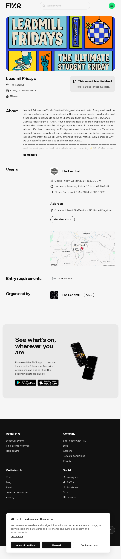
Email (9, 487)
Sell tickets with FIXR (75, 440)
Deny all (56, 545)
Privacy (67, 460)
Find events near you (17, 445)
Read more (30, 154)
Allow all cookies (25, 545)
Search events (53, 5)
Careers (67, 450)
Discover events (15, 440)
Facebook (72, 487)
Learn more (17, 536)
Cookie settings (89, 545)
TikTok (70, 482)
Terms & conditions (74, 455)
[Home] (13, 6)
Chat (9, 477)
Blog (65, 445)
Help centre (12, 450)
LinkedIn (71, 497)
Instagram (72, 477)
